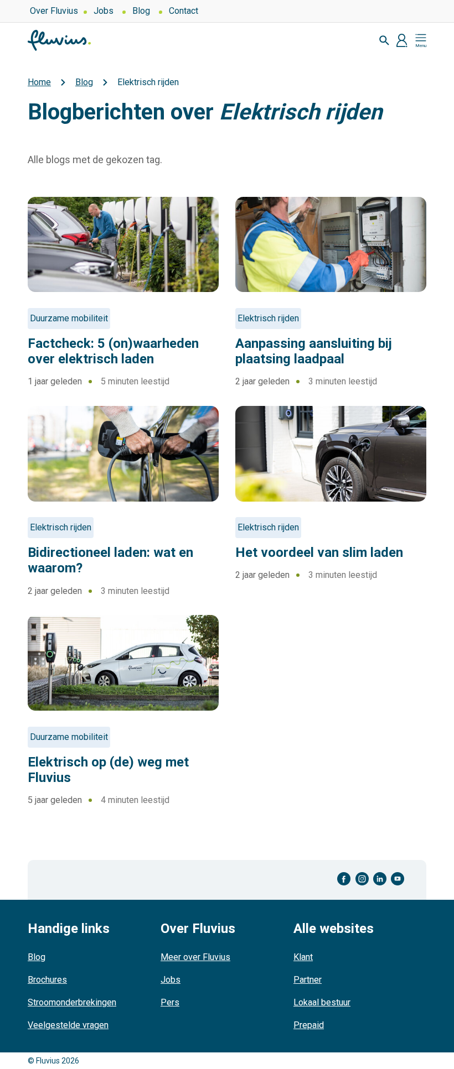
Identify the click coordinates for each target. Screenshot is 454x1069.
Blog (141, 11)
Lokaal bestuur (321, 1002)
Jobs (104, 11)
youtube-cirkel (397, 879)
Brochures (47, 979)
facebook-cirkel (344, 879)
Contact (183, 11)
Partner (307, 979)
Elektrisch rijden (268, 318)
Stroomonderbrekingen (72, 1002)
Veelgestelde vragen (68, 1025)
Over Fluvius (54, 11)
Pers (170, 1002)
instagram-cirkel (362, 879)
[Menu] (420, 40)
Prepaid (308, 1025)
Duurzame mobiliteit (69, 318)
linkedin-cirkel (379, 879)
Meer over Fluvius (195, 957)
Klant (303, 957)
